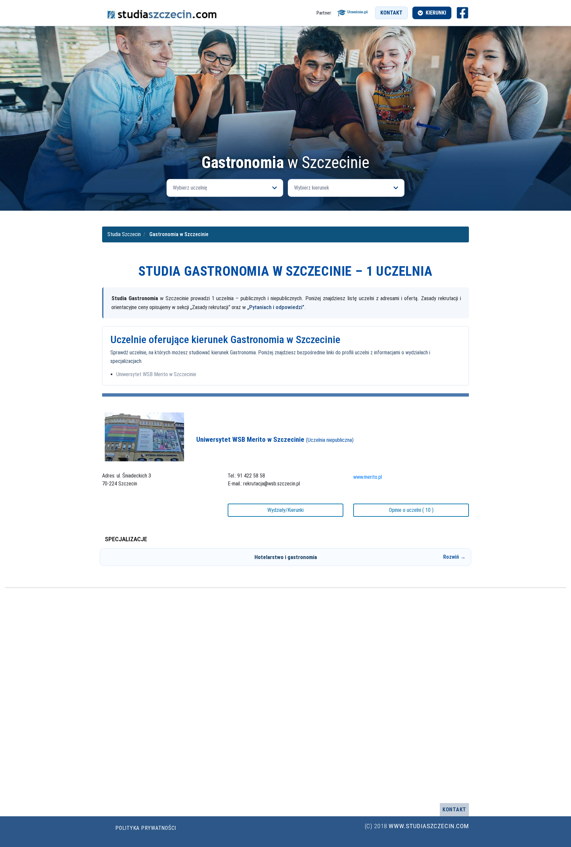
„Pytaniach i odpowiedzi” (275, 307)
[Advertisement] (285, 104)
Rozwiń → (454, 557)
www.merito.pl (367, 477)
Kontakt (391, 13)
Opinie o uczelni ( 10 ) (411, 510)
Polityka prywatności (145, 828)
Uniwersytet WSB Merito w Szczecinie (156, 374)
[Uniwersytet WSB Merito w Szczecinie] (144, 437)
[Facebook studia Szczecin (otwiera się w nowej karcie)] (462, 12)
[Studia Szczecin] (161, 12)
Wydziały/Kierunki (285, 510)
